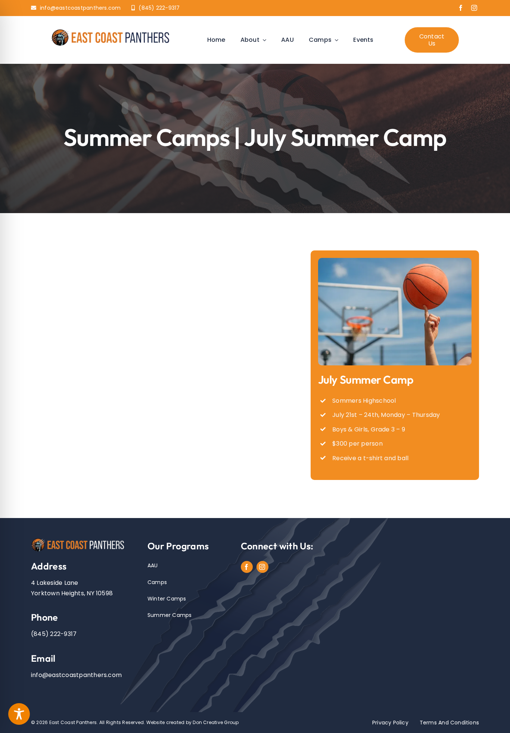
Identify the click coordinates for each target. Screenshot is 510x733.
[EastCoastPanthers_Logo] (80, 539)
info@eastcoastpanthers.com (76, 675)
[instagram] (474, 8)
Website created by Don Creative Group (192, 722)
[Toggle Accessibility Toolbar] (19, 714)
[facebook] (461, 8)
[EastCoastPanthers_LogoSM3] (113, 30)
